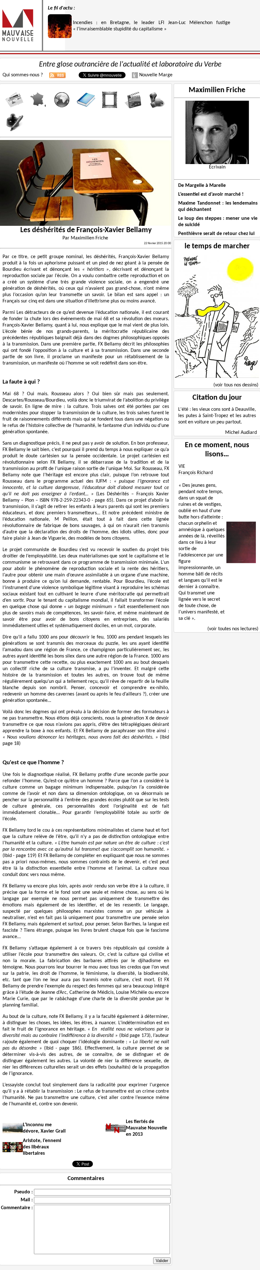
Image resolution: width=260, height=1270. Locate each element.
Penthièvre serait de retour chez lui (216, 233)
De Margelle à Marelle (202, 185)
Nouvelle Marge (155, 75)
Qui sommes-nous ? (23, 75)
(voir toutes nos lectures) (232, 629)
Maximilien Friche (217, 90)
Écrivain (217, 167)
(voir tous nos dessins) (235, 385)
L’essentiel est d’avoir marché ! (211, 194)
